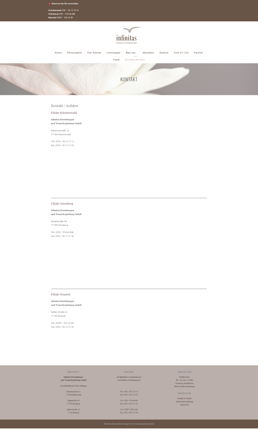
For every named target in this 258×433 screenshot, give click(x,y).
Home (58, 52)
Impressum (184, 404)
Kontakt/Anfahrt (135, 59)
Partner (198, 52)
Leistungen (113, 52)
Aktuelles (148, 52)
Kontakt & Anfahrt (184, 398)
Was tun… (131, 52)
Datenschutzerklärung (184, 401)
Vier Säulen (94, 52)
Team (116, 59)
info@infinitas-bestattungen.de (129, 377)
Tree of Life (181, 52)
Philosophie (74, 52)
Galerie (164, 52)
